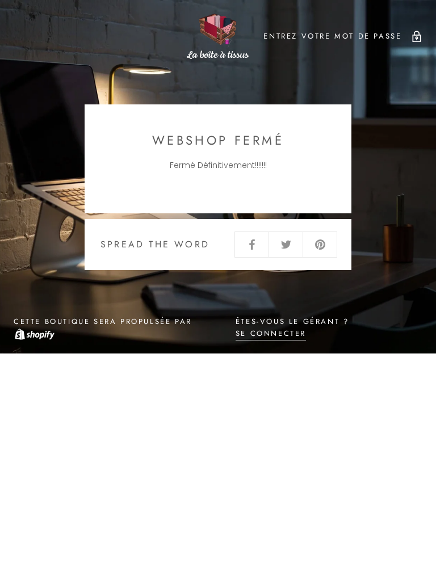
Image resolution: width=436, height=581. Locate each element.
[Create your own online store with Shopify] (34, 333)
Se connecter (271, 333)
